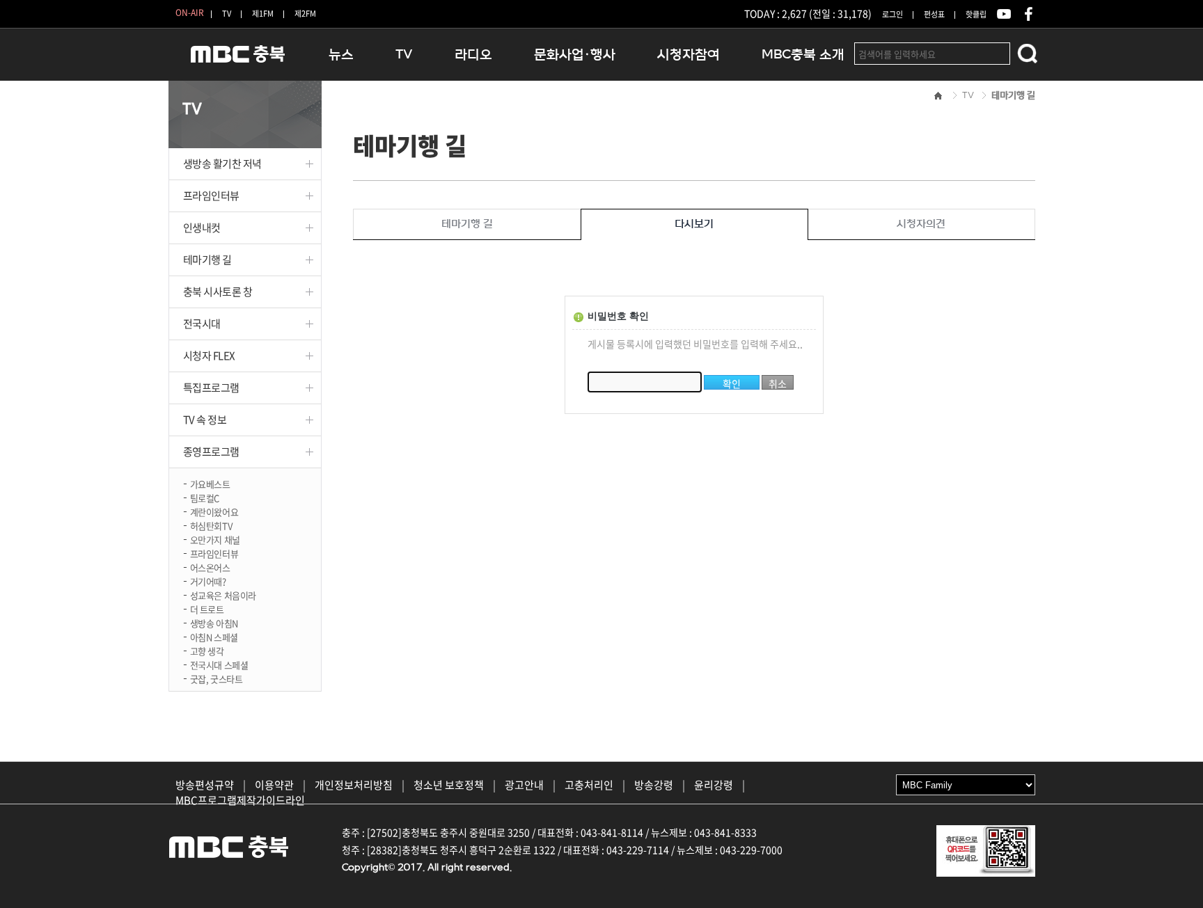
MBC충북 (238, 60)
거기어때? (208, 581)
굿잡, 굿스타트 (216, 678)
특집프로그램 (211, 387)
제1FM (263, 13)
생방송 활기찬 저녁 (222, 163)
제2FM (305, 13)
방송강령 (653, 784)
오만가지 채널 (215, 539)
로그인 (892, 14)
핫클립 (976, 14)
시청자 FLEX (209, 355)
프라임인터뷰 (211, 195)
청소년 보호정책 (449, 784)
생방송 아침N (214, 622)
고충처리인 (589, 784)
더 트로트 (207, 608)
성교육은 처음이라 (223, 594)
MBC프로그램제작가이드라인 (240, 800)
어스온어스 (210, 567)
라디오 (473, 54)
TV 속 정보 (205, 419)
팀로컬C (204, 497)
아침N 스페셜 (214, 636)
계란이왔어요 (214, 511)
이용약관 (274, 784)
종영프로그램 (211, 451)
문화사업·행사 (574, 54)
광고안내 (524, 784)
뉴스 (341, 54)
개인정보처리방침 (354, 784)
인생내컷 (202, 227)
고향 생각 (207, 650)
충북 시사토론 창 (218, 291)
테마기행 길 (207, 259)
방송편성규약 (204, 784)
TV (226, 13)
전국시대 (202, 323)
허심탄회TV (211, 525)
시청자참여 (688, 54)
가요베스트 (210, 483)
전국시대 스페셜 (219, 664)
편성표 (934, 14)
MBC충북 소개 (803, 54)
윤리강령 (713, 784)
